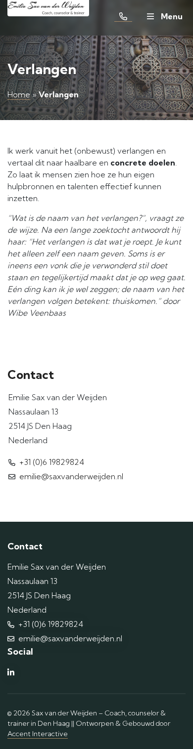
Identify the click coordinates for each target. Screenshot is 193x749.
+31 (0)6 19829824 (51, 462)
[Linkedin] (10, 672)
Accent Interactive (37, 733)
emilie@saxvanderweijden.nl (71, 476)
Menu (171, 16)
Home (18, 94)
